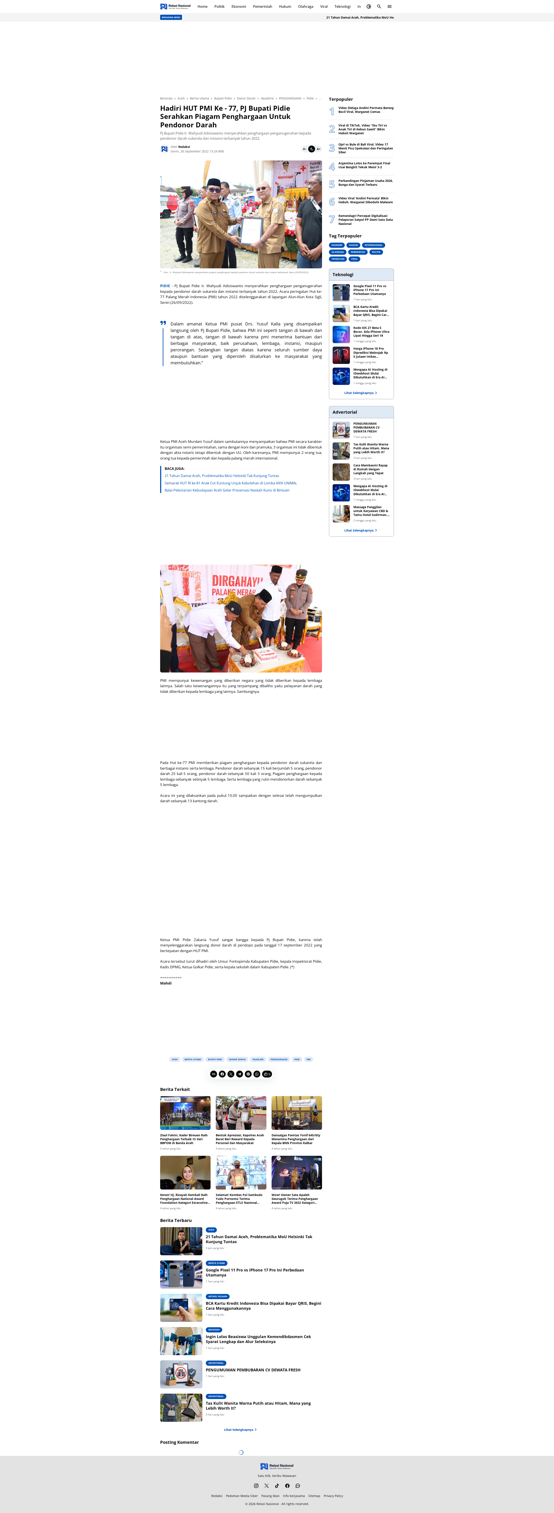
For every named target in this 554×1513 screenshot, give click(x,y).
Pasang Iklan (270, 1496)
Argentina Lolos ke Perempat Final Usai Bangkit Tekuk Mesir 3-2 (364, 165)
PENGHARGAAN (279, 1059)
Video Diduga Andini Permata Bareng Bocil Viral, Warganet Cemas (366, 110)
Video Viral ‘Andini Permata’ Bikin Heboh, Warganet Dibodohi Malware (365, 200)
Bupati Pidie (215, 1059)
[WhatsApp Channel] (297, 1485)
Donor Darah (237, 1059)
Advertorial (216, 1362)
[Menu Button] (389, 6)
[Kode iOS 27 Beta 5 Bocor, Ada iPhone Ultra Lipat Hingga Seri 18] (341, 334)
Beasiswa (214, 1329)
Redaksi (216, 1496)
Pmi (309, 1059)
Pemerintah (262, 6)
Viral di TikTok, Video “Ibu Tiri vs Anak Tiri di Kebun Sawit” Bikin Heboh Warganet (362, 129)
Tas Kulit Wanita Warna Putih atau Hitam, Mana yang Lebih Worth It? (258, 1406)
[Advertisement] (277, 59)
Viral (324, 6)
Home (203, 6)
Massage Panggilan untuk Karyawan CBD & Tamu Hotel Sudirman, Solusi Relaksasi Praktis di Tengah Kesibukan (370, 511)
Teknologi (343, 6)
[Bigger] (318, 149)
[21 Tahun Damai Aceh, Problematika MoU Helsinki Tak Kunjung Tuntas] (181, 1241)
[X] (230, 1074)
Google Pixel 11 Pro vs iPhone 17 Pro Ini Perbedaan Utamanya (255, 1273)
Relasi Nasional (267, 1504)
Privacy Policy (333, 1496)
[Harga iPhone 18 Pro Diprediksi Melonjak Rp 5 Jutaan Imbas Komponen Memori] (341, 355)
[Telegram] (239, 1074)
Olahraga (305, 6)
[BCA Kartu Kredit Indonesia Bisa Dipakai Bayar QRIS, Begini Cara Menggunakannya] (181, 1308)
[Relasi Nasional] (277, 1466)
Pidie (297, 1059)
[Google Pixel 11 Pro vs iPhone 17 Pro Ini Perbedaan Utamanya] (181, 1274)
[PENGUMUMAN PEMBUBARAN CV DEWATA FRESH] (181, 1374)
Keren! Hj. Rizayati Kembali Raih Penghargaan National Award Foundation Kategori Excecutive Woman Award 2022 (184, 1199)
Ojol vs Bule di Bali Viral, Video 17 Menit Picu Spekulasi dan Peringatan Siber (365, 148)
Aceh (175, 1059)
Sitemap (314, 1496)
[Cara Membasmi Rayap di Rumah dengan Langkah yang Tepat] (341, 472)
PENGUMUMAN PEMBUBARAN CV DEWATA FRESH (253, 1369)
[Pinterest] (248, 1074)
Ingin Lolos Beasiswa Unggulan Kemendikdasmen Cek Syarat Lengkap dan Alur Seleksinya (258, 1339)
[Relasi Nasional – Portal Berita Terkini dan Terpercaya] (175, 6)
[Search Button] (379, 6)
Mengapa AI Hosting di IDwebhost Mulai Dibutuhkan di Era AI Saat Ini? (370, 373)
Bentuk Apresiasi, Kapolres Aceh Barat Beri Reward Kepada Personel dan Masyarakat (240, 1139)
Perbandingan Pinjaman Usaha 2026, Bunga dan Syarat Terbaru (365, 183)
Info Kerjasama (294, 1496)
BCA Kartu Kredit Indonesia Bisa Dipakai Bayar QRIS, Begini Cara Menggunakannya (263, 1306)
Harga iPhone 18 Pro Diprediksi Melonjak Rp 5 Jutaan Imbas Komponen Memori (370, 353)
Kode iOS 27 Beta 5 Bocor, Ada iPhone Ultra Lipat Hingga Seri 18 (371, 332)
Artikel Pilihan (217, 1296)
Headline (258, 1059)
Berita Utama (193, 1059)
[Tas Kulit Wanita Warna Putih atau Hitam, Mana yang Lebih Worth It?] (181, 1408)
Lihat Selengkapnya (238, 1430)
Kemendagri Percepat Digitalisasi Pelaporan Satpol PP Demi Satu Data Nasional (365, 220)
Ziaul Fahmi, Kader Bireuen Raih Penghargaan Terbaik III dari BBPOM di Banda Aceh (184, 1139)
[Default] (311, 149)
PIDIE (165, 285)
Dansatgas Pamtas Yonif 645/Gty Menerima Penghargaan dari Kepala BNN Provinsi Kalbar (296, 1139)
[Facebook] (222, 1074)
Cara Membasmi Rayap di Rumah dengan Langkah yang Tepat (370, 469)
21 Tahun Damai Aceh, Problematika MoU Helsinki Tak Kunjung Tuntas (343, 17)
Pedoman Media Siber (242, 1496)
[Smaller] (304, 149)
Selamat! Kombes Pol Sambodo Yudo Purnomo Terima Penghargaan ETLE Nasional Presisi (239, 1199)
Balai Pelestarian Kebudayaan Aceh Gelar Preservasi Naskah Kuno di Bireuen (227, 490)
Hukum (285, 6)
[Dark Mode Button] (368, 6)
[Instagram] (256, 1485)
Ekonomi (239, 6)
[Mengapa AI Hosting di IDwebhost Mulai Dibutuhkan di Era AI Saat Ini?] (341, 376)
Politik (219, 6)
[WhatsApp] (256, 1074)
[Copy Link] (213, 1074)
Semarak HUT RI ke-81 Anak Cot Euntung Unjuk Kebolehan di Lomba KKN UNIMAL (231, 483)
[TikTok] (277, 1485)
